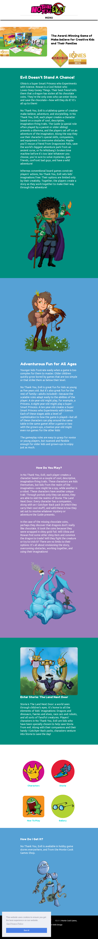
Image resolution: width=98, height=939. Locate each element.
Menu (49, 17)
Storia (62, 785)
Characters (34, 785)
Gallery (63, 820)
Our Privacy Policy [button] (15, 924)
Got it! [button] (26, 930)
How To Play (33, 820)
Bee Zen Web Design (54, 925)
